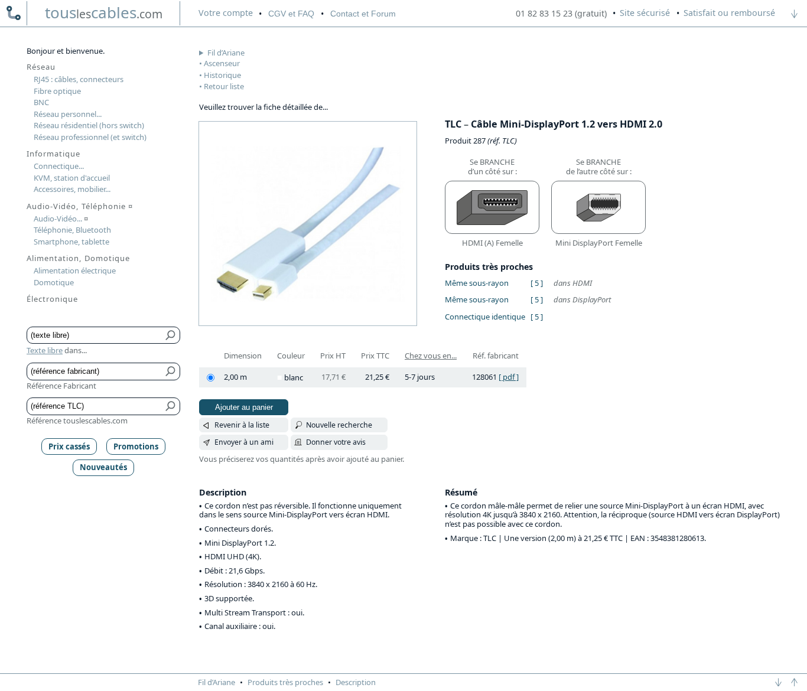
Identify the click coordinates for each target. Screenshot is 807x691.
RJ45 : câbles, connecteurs (78, 79)
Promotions (135, 446)
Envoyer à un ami (244, 442)
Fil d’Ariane (226, 52)
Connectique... (59, 166)
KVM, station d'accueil (72, 177)
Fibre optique (57, 91)
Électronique (52, 299)
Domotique (54, 282)
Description (356, 682)
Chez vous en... (431, 355)
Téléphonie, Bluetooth (72, 229)
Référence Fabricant (61, 385)
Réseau (41, 66)
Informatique (53, 153)
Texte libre (45, 350)
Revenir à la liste (241, 425)
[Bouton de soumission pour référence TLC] (171, 406)
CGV (291, 13)
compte (226, 12)
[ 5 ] (537, 283)
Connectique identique (485, 316)
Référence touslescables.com (77, 420)
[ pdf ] (509, 376)
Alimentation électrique (75, 270)
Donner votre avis (336, 442)
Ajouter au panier (244, 407)
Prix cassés (69, 446)
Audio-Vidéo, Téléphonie (80, 206)
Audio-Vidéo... (61, 218)
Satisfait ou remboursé (729, 12)
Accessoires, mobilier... (72, 189)
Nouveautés (103, 467)
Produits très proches (285, 682)
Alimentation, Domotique (78, 258)
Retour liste (224, 86)
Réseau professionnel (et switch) (90, 137)
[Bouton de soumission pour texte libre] (171, 335)
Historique (222, 75)
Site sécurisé (645, 12)
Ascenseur (222, 63)
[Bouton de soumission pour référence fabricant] (171, 371)
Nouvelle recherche (339, 425)
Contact (363, 13)
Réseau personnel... (68, 114)
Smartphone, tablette (71, 241)
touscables (103, 12)
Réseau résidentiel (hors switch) (89, 125)
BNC (41, 102)
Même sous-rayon (477, 283)
